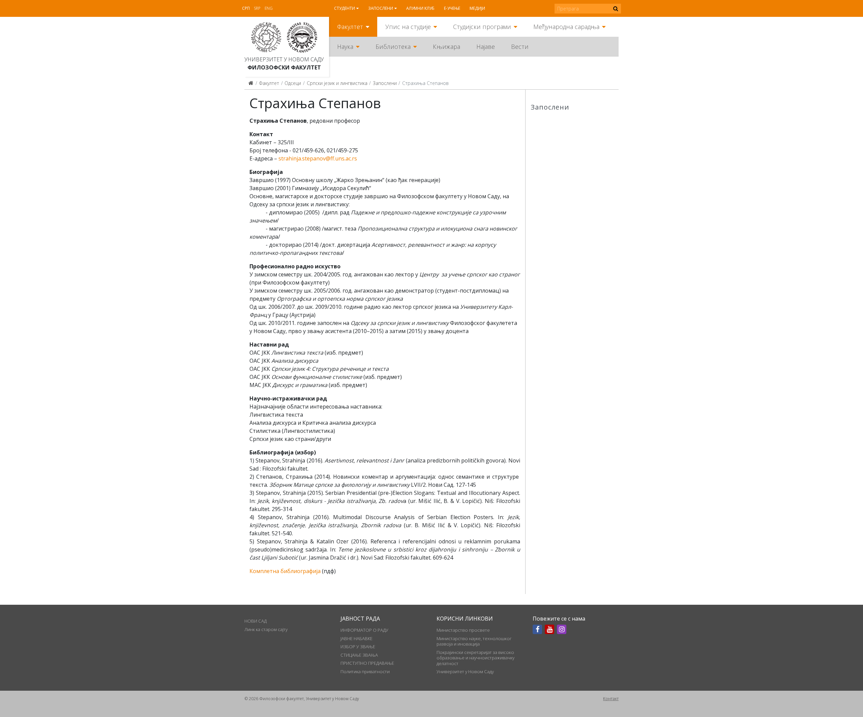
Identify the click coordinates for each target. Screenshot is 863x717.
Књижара (446, 46)
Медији (477, 8)
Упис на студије (408, 27)
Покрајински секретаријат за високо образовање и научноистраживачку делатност (475, 657)
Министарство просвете (463, 630)
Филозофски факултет (284, 67)
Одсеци (293, 83)
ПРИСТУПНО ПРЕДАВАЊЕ (367, 663)
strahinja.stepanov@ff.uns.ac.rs (317, 158)
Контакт (611, 698)
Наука (345, 46)
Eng (269, 8)
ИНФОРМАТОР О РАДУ (364, 630)
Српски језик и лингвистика (337, 83)
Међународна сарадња (566, 27)
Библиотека (393, 46)
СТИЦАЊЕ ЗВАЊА (359, 655)
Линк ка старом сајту (266, 629)
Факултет (350, 27)
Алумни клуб (420, 8)
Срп (246, 8)
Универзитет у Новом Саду (284, 59)
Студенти (344, 8)
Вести (520, 46)
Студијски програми (482, 27)
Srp (257, 8)
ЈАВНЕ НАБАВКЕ (356, 638)
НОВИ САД (255, 621)
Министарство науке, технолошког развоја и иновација (474, 641)
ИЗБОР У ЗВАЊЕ (357, 647)
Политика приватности (365, 671)
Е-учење (452, 8)
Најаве (485, 46)
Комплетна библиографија (285, 571)
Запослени (380, 8)
